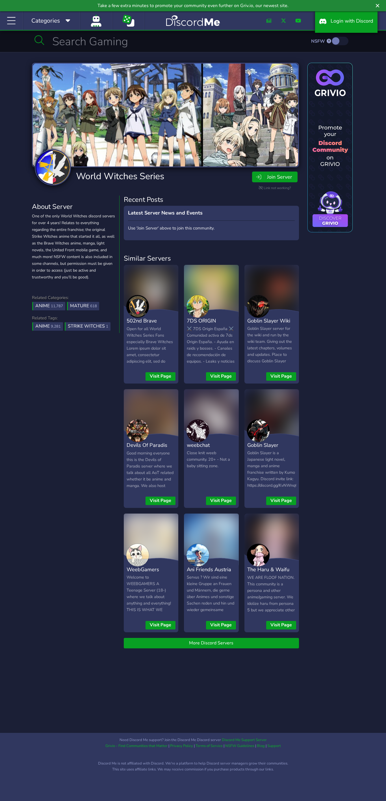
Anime (49, 306)
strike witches (88, 326)
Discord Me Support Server (244, 739)
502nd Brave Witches (142, 324)
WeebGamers (143, 569)
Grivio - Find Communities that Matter (136, 745)
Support (274, 745)
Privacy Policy (181, 745)
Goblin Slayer (262, 445)
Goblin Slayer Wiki (268, 320)
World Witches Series (120, 176)
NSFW (318, 41)
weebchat (198, 445)
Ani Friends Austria (209, 569)
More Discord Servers (211, 643)
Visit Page (160, 376)
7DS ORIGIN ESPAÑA (201, 324)
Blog (261, 745)
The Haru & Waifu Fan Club (268, 573)
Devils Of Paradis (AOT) (147, 449)
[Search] (39, 40)
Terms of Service (209, 745)
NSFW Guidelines (239, 745)
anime (48, 326)
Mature (83, 306)
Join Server (279, 177)
